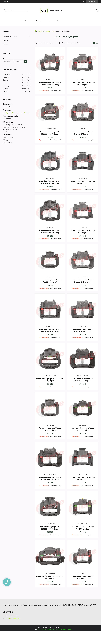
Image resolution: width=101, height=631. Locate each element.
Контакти (72, 21)
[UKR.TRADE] (44, 10)
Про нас (60, 21)
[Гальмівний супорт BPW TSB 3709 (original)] (82, 160)
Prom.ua (61, 627)
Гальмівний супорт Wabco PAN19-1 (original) (50, 429)
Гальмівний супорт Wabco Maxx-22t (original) (50, 380)
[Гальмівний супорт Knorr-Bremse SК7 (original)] (50, 160)
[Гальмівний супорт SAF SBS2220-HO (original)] (50, 111)
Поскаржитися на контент (46, 629)
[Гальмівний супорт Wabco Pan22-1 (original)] (50, 259)
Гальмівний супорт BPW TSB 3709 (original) (82, 182)
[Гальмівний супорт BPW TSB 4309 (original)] (82, 62)
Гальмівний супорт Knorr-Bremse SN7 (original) (82, 281)
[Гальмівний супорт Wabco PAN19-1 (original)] (50, 407)
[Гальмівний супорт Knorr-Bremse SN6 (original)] (50, 62)
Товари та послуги (43, 21)
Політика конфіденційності (63, 629)
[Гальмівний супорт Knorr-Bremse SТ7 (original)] (82, 111)
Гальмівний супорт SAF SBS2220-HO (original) (50, 133)
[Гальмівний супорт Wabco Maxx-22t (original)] (50, 358)
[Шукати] (4, 10)
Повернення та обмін (12, 618)
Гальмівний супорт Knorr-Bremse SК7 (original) (50, 182)
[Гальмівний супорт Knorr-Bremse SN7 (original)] (82, 259)
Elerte (54, 31)
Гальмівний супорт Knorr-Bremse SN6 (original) (50, 84)
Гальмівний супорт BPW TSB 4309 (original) (82, 84)
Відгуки (6, 44)
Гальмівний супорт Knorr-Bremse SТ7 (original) (82, 133)
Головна (28, 21)
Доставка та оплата (12, 616)
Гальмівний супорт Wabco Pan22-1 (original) (50, 281)
